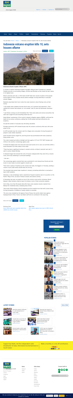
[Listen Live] (60, 38)
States (23, 370)
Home (5, 34)
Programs (49, 34)
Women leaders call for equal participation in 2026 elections (19, 329)
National (23, 369)
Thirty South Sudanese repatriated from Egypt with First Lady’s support (61, 243)
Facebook (45, 51)
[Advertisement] (36, 22)
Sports (59, 34)
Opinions (36, 372)
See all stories (65, 305)
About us (38, 9)
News (10, 34)
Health (27, 34)
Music (35, 374)
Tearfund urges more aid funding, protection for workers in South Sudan (61, 280)
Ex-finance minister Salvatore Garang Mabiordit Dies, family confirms (61, 288)
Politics (21, 34)
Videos (54, 34)
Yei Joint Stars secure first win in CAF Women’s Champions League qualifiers (19, 320)
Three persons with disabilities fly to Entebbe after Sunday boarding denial (61, 266)
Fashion (35, 375)
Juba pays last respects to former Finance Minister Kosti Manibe (47, 311)
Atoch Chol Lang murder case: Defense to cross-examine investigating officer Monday (61, 259)
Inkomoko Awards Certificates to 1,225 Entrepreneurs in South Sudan (19, 311)
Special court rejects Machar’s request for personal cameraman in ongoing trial (61, 273)
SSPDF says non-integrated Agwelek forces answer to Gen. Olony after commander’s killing (47, 330)
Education (36, 382)
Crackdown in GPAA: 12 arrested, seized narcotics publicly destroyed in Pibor (60, 295)
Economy (36, 380)
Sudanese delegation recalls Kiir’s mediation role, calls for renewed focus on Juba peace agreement (61, 251)
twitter (51, 51)
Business (42, 34)
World (23, 372)
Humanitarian (34, 34)
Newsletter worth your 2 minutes (57, 222)
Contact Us (51, 9)
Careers (44, 9)
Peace (15, 34)
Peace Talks (36, 386)
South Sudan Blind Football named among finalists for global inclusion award (43, 320)
